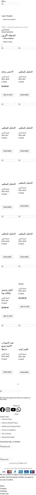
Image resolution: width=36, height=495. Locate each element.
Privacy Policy (7, 419)
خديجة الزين (5, 77)
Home (4, 27)
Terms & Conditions (9, 430)
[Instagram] (7, 409)
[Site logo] (11, 8)
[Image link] (10, 393)
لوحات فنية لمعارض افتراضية (18, 27)
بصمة (21, 283)
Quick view (4, 99)
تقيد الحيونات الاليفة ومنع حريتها (8, 345)
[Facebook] (2, 409)
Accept (3, 483)
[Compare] (4, 67)
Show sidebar (8, 38)
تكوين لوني (23, 349)
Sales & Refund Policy (10, 423)
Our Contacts (6, 433)
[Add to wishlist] (4, 90)
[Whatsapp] (18, 409)
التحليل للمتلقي (25, 71)
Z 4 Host (20, 463)
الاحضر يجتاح (7, 71)
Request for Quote (8, 437)
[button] (8, 95)
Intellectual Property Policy (11, 426)
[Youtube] (13, 409)
